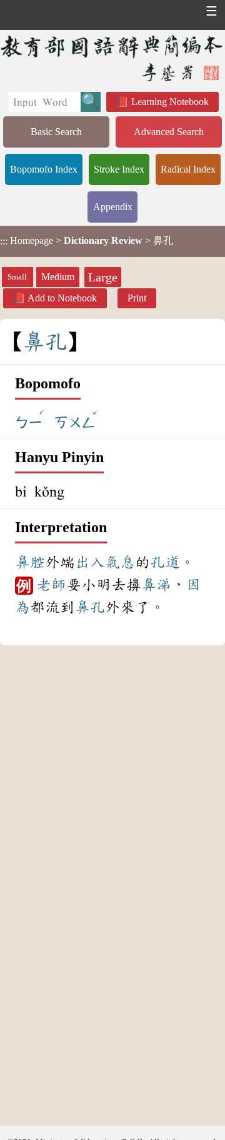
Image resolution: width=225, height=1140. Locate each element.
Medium (57, 276)
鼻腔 (30, 562)
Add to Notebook (62, 298)
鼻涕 (156, 584)
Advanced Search (169, 131)
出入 (90, 562)
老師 (51, 584)
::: (4, 241)
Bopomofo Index (44, 169)
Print (137, 298)
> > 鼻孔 (86, 240)
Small (17, 277)
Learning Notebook (170, 101)
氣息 (120, 562)
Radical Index (188, 169)
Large (103, 277)
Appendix (112, 206)
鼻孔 (90, 607)
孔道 (165, 562)
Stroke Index (119, 169)
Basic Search (56, 131)
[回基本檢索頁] (112, 58)
